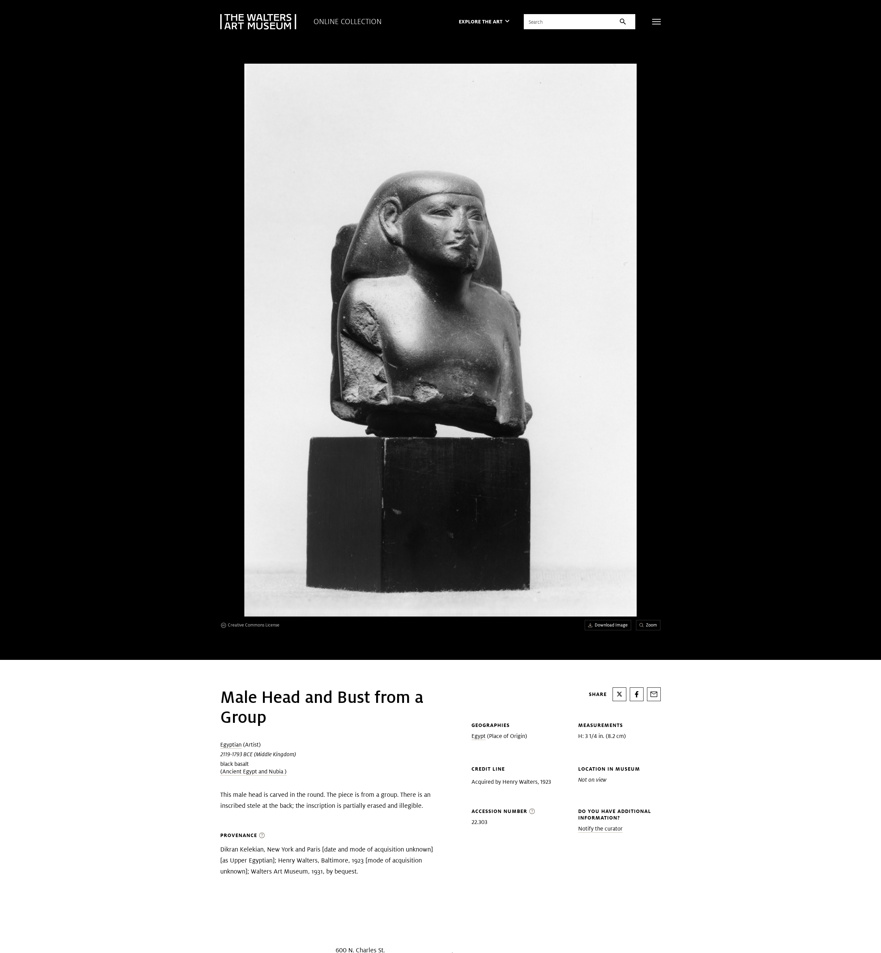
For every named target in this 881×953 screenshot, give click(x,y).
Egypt (478, 736)
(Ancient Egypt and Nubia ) (253, 771)
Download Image (611, 625)
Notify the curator (600, 828)
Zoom (651, 625)
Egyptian (231, 744)
